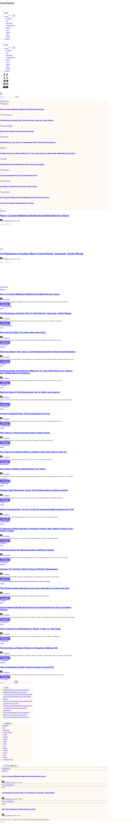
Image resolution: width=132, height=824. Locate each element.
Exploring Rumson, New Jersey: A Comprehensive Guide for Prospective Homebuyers (28, 142)
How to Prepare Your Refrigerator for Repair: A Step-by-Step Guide (30, 629)
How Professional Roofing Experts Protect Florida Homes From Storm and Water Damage (35, 608)
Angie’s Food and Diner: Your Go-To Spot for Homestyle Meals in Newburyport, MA (37, 509)
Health (2, 428)
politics (5, 750)
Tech (1, 249)
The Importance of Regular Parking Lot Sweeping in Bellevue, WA (29, 648)
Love (4, 746)
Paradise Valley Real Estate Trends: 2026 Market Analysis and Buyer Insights (34, 490)
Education (6, 730)
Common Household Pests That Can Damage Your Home (18, 175)
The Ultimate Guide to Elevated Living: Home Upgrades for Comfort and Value (34, 588)
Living (2, 505)
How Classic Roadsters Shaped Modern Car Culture (17, 203)
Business (2, 211)
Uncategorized (8, 759)
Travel (5, 757)
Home (2, 328)
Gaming (5, 737)
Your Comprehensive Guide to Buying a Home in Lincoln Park (27, 667)
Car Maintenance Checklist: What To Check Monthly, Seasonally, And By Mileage (26, 120)
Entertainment (4, 464)
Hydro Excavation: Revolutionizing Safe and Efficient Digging (27, 550)
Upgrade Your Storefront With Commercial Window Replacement (29, 569)
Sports (2, 524)
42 (5, 679)
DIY (4, 728)
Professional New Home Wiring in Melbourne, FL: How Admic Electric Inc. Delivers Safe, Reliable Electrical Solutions (37, 153)
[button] (15, 97)
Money (2, 447)
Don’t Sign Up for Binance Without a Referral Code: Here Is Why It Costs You (24, 197)
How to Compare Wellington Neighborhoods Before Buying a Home (22, 109)
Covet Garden (7, 3)
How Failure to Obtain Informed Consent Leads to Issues (18, 186)
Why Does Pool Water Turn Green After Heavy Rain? (17, 131)
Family (5, 734)
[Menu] (0, 7)
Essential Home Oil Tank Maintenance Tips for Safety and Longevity (22, 164)
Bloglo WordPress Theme (41, 819)
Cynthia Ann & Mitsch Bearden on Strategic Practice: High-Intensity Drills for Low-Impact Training (37, 529)
